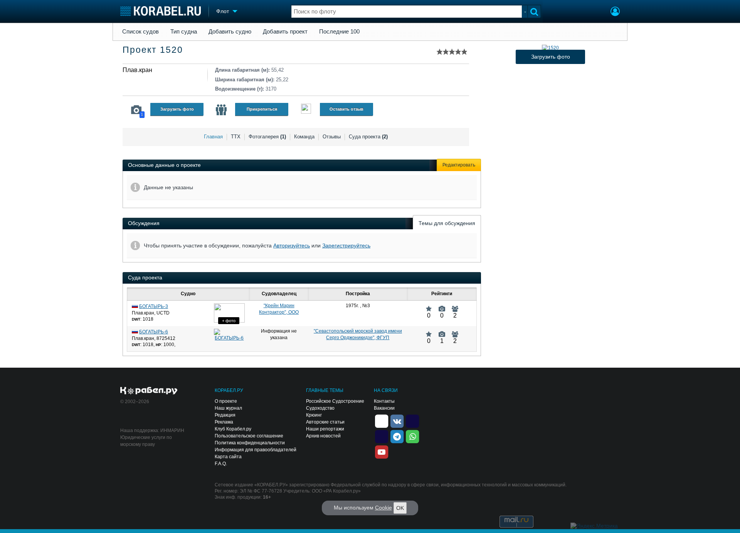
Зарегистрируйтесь (346, 245)
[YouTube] (381, 451)
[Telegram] (397, 436)
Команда (304, 137)
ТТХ (235, 137)
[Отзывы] (306, 109)
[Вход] (615, 12)
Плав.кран (137, 70)
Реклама (224, 422)
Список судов (140, 32)
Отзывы (332, 137)
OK (400, 508)
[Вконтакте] (397, 420)
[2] (455, 305)
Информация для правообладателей (255, 449)
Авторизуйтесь (291, 245)
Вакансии (384, 408)
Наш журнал (228, 408)
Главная (213, 137)
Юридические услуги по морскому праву (146, 441)
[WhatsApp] (412, 436)
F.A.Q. (221, 463)
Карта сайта (228, 456)
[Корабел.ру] (149, 391)
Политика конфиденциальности (250, 443)
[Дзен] (381, 420)
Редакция (225, 415)
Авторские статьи (325, 422)
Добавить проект (285, 32)
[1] (442, 331)
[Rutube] (412, 420)
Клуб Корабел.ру (233, 429)
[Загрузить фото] (550, 47)
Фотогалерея (267, 137)
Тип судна (183, 32)
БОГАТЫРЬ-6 (153, 332)
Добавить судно (230, 32)
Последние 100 (339, 32)
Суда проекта (368, 137)
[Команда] (221, 110)
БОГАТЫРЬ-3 (153, 306)
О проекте (226, 401)
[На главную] (160, 11)
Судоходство (320, 408)
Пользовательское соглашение (249, 436)
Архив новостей (323, 436)
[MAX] (381, 436)
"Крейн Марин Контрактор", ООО (279, 309)
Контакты (384, 401)
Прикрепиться (262, 109)
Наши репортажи (325, 429)
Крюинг (314, 415)
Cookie (383, 507)
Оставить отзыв (346, 109)
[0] (429, 305)
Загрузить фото (177, 109)
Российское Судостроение (335, 401)
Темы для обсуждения (447, 223)
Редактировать (458, 165)
